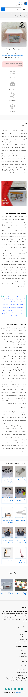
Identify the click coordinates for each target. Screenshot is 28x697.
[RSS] (6, 689)
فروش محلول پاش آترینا (8, 501)
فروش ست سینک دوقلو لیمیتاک (21, 541)
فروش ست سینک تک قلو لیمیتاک (7, 541)
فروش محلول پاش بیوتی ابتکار (8, 481)
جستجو (3, 9)
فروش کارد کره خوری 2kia (22, 594)
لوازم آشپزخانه (23, 639)
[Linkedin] (15, 689)
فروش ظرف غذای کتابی (7, 593)
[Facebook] (9, 689)
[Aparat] (22, 689)
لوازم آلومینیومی (23, 656)
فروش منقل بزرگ (22, 480)
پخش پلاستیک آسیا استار (11, 423)
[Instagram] (12, 689)
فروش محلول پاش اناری (21, 501)
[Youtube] (18, 689)
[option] (21, 587)
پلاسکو (14, 53)
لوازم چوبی (24, 659)
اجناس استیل (23, 653)
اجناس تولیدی (23, 637)
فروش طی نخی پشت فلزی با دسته (8, 521)
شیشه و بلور (24, 651)
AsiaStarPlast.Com (19, 692)
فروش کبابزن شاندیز (21, 520)
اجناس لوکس (23, 634)
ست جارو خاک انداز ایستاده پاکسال (21, 562)
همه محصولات (9, 53)
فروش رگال (10, 561)
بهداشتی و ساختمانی (22, 642)
